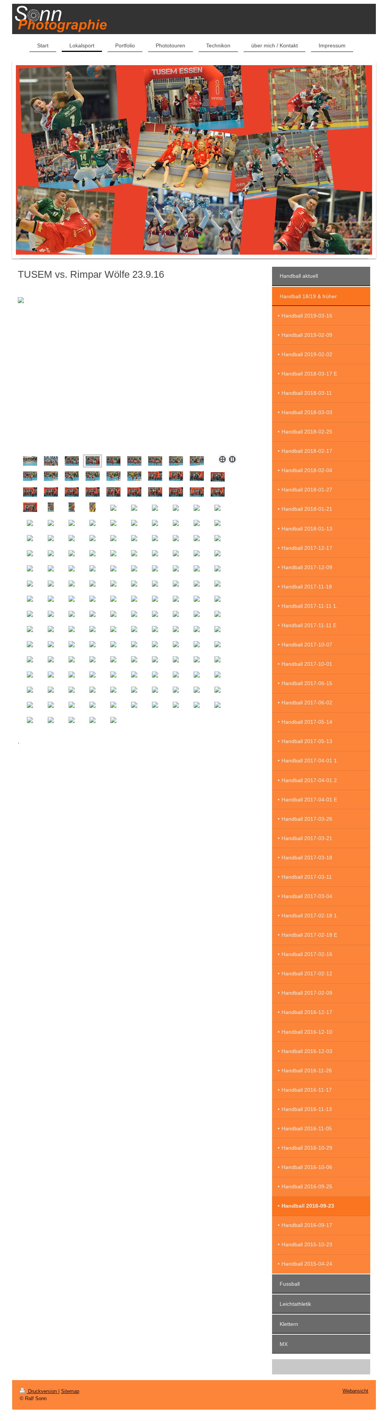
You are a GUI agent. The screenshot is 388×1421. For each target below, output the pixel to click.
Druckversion (42, 1391)
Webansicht (355, 1391)
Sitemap (70, 1391)
